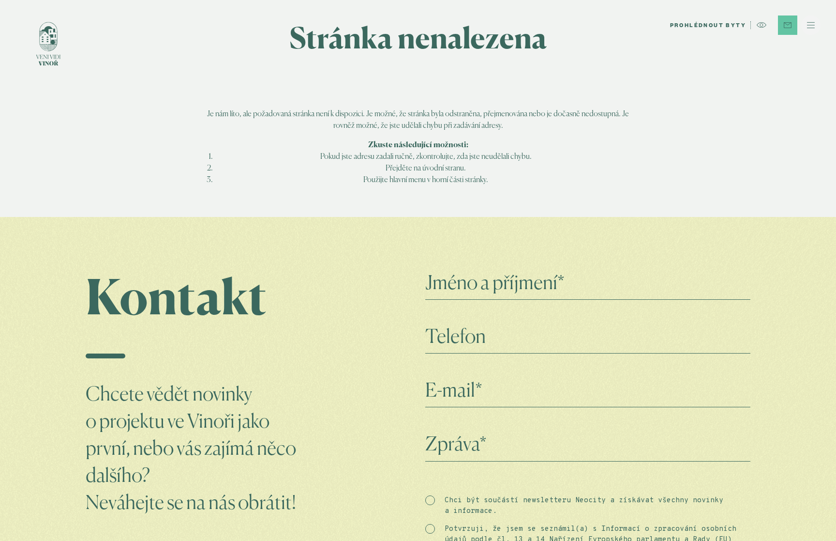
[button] (811, 25)
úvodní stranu (443, 168)
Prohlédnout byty (708, 26)
